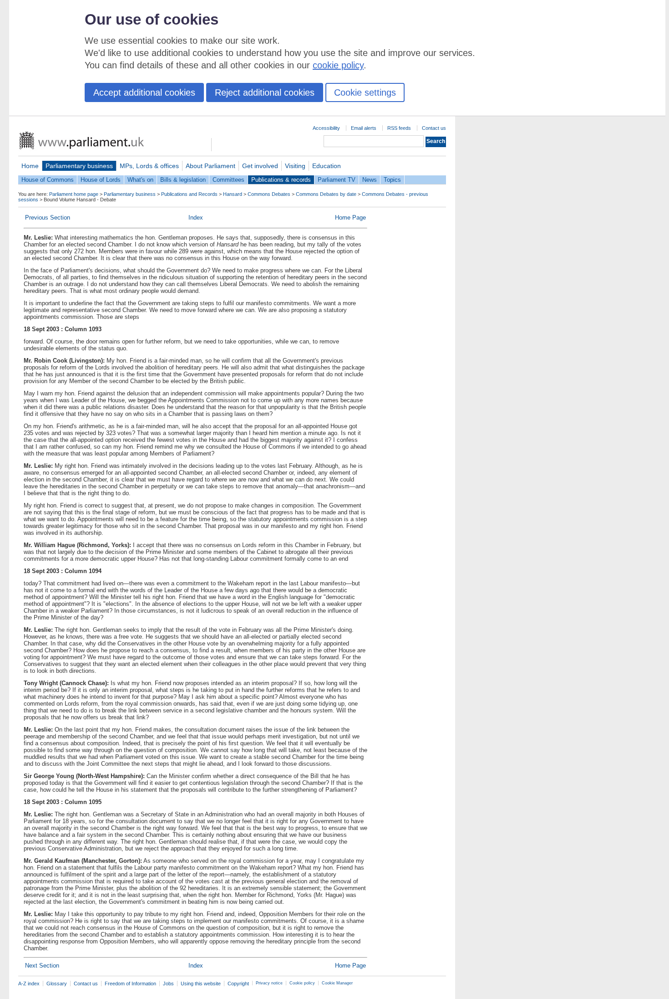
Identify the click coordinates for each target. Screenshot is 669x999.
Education (326, 165)
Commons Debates (269, 194)
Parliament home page (73, 194)
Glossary (56, 983)
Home (30, 165)
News (369, 179)
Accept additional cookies (144, 92)
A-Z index (29, 983)
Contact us (434, 128)
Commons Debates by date (326, 194)
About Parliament (210, 165)
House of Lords (101, 179)
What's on (140, 179)
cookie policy (338, 65)
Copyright (238, 983)
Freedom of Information (130, 983)
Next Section (42, 965)
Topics (392, 179)
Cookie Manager (337, 983)
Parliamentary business (79, 165)
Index (195, 217)
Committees (228, 179)
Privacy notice (269, 983)
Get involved (260, 165)
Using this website (201, 983)
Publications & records (281, 179)
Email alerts (363, 128)
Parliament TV (336, 179)
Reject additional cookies (264, 92)
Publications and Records (189, 194)
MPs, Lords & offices (149, 165)
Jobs (168, 983)
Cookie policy (302, 983)
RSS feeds (399, 128)
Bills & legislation (183, 179)
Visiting (295, 165)
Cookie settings (365, 92)
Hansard (232, 194)
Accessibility (326, 128)
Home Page (350, 217)
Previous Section (47, 217)
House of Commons (47, 179)
